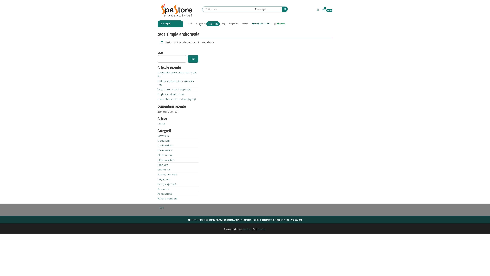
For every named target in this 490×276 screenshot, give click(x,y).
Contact (245, 23)
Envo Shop (262, 229)
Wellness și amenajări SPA (167, 198)
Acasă (190, 23)
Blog (223, 23)
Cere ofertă (213, 23)
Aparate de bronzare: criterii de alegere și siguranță (177, 99)
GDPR (162, 207)
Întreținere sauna (164, 179)
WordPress (247, 229)
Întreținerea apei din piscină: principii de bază (174, 89)
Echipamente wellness (166, 160)
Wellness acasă (163, 189)
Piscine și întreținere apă (167, 184)
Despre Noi (233, 23)
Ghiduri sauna (163, 164)
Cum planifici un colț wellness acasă (171, 94)
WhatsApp (281, 23)
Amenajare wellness (165, 145)
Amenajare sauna (164, 140)
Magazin (199, 23)
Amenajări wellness (165, 150)
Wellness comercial (165, 193)
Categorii (167, 23)
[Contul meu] (318, 10)
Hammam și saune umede (167, 174)
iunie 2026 (161, 123)
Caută (160, 52)
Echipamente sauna (165, 155)
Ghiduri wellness (164, 169)
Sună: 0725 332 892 (262, 23)
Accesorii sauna (163, 135)
